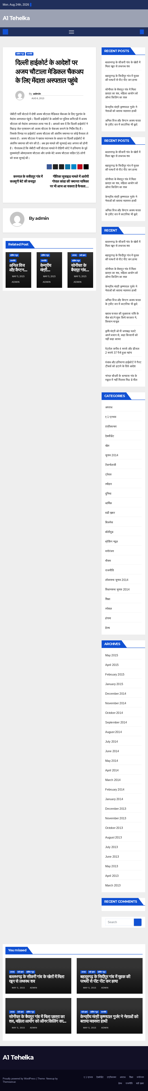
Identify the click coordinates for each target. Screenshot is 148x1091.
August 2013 (113, 837)
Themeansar (9, 1082)
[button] (136, 31)
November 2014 (115, 703)
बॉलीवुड (109, 531)
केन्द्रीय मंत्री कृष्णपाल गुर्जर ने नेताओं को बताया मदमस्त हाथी (109, 1019)
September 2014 (116, 722)
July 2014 (111, 741)
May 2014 (111, 760)
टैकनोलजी (110, 464)
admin (37, 93)
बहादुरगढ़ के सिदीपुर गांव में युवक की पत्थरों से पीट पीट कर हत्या (105, 979)
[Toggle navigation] (71, 32)
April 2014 (112, 770)
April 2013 (112, 875)
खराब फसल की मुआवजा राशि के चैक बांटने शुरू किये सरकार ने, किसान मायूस (122, 317)
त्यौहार (108, 484)
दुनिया (108, 493)
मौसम (108, 560)
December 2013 (115, 808)
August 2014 (113, 732)
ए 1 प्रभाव (110, 416)
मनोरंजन (109, 551)
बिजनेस (109, 522)
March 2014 (113, 779)
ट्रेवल (108, 474)
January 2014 (114, 799)
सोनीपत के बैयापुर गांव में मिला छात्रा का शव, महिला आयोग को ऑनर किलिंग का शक (121, 93)
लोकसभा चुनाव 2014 (117, 579)
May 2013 (111, 866)
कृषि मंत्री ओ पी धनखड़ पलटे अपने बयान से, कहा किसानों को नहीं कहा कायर (121, 335)
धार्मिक (108, 503)
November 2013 (115, 818)
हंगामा (108, 618)
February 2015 (115, 674)
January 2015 (114, 684)
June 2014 (112, 751)
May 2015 (111, 655)
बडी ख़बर (83, 255)
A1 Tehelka (16, 18)
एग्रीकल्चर (111, 426)
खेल (107, 445)
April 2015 (112, 664)
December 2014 (115, 693)
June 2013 (112, 856)
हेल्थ (107, 627)
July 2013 (111, 847)
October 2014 (114, 712)
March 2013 (113, 885)
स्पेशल (108, 608)
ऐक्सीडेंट (109, 436)
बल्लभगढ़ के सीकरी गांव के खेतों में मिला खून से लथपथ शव (36, 979)
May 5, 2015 (19, 988)
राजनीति (29, 54)
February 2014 (115, 789)
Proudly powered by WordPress (19, 1078)
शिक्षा (107, 599)
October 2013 (114, 827)
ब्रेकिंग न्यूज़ (20, 54)
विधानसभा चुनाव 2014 (117, 589)
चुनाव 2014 (111, 455)
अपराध (74, 255)
